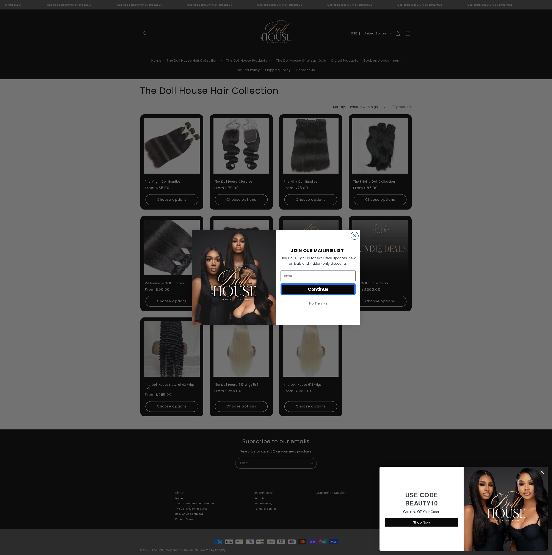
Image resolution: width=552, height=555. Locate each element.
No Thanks (318, 303)
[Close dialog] (354, 235)
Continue (318, 289)
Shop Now (421, 522)
